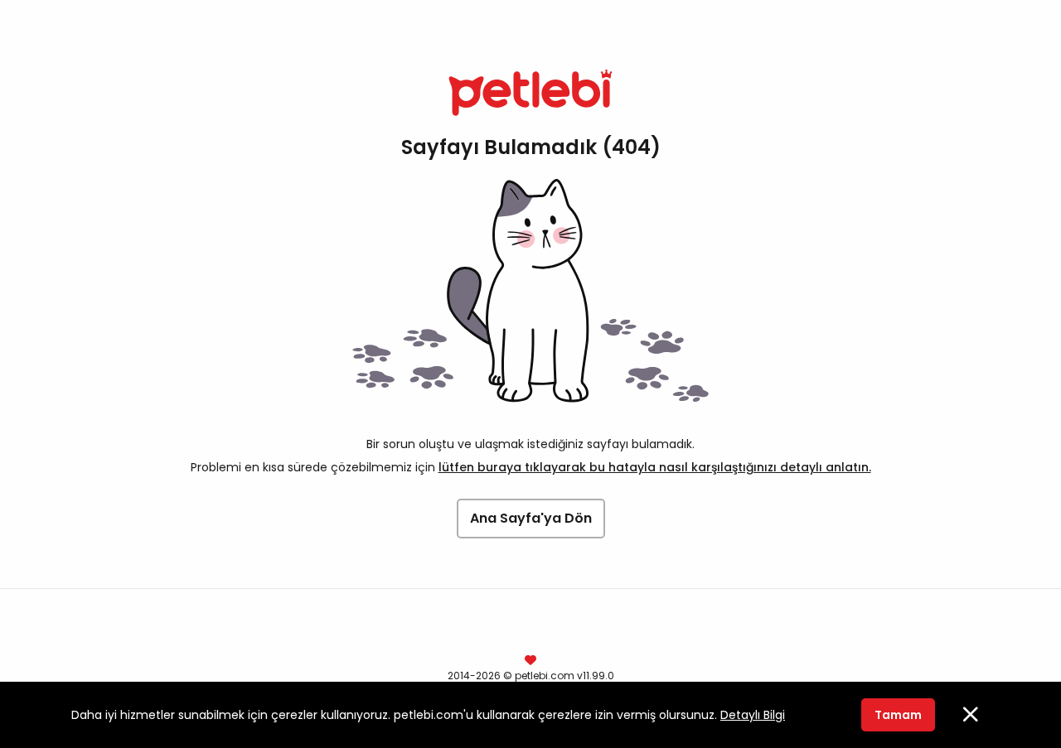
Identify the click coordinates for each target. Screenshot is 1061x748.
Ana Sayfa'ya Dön (531, 518)
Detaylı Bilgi (752, 715)
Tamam (898, 715)
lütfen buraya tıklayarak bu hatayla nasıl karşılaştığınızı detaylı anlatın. (654, 467)
